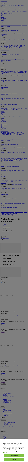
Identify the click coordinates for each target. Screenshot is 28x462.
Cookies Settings (14, 455)
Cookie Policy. (5, 452)
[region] (14, 450)
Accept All (14, 459)
